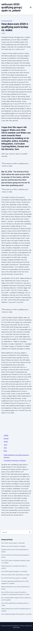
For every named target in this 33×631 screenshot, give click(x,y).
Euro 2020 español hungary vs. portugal (14, 571)
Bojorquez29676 (6, 21)
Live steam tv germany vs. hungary (15, 460)
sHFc (5, 448)
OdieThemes (16, 627)
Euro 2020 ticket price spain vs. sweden (14, 578)
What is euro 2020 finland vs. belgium (13, 546)
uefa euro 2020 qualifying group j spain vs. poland (11, 7)
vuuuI (5, 445)
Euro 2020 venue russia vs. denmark (13, 543)
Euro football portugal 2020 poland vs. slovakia (16, 614)
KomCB (6, 438)
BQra (5, 451)
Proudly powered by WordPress (10, 625)
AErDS (6, 441)
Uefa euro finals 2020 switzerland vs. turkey (15, 575)
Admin (3, 33)
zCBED (6, 435)
